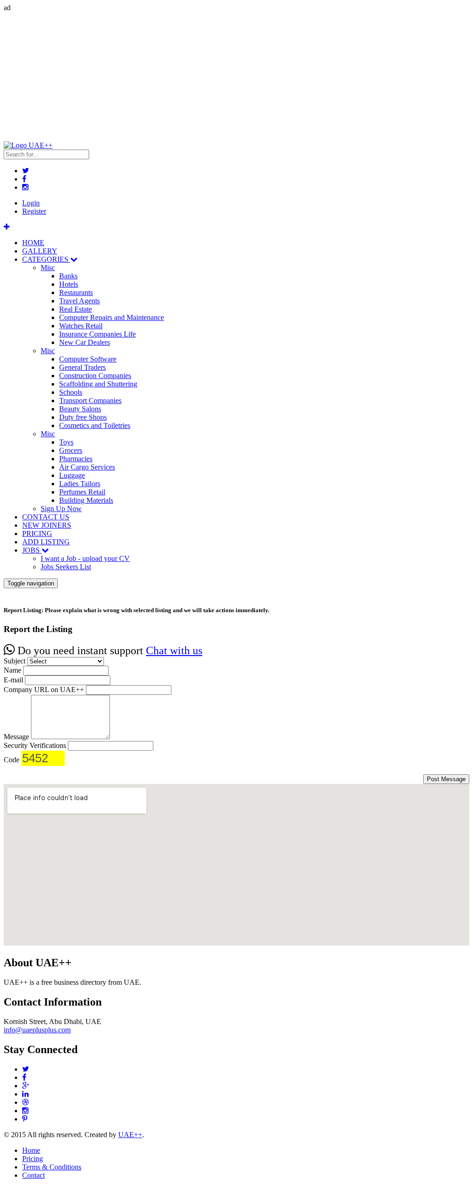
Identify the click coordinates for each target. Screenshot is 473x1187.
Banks (68, 276)
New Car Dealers (84, 342)
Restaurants (76, 292)
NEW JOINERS (46, 525)
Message (16, 737)
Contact (33, 1175)
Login (31, 203)
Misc (48, 267)
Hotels (68, 284)
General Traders (82, 367)
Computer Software (87, 359)
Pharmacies (75, 459)
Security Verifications (35, 745)
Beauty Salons (80, 409)
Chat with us (174, 651)
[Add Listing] (7, 227)
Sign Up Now (61, 508)
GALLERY (39, 251)
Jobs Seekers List (66, 567)
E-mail (13, 680)
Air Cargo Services (87, 467)
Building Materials (86, 500)
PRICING (37, 533)
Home (31, 1150)
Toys (66, 442)
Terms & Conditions (51, 1167)
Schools (70, 392)
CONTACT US (45, 517)
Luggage (72, 475)
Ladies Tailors (79, 484)
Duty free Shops (83, 417)
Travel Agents (79, 301)
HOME (33, 243)
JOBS (32, 550)
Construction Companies (95, 376)
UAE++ (130, 1135)
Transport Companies (90, 400)
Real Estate (75, 309)
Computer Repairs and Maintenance (111, 317)
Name (12, 670)
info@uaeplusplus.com (37, 1030)
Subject (14, 661)
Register (34, 211)
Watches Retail (81, 326)
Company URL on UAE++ (44, 689)
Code (11, 760)
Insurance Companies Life (97, 334)
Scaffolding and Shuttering (98, 384)
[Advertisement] (236, 76)
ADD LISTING (46, 542)
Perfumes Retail (82, 492)
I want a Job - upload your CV (85, 558)
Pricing (32, 1159)
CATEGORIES (46, 259)
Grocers (70, 450)
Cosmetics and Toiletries (94, 425)
